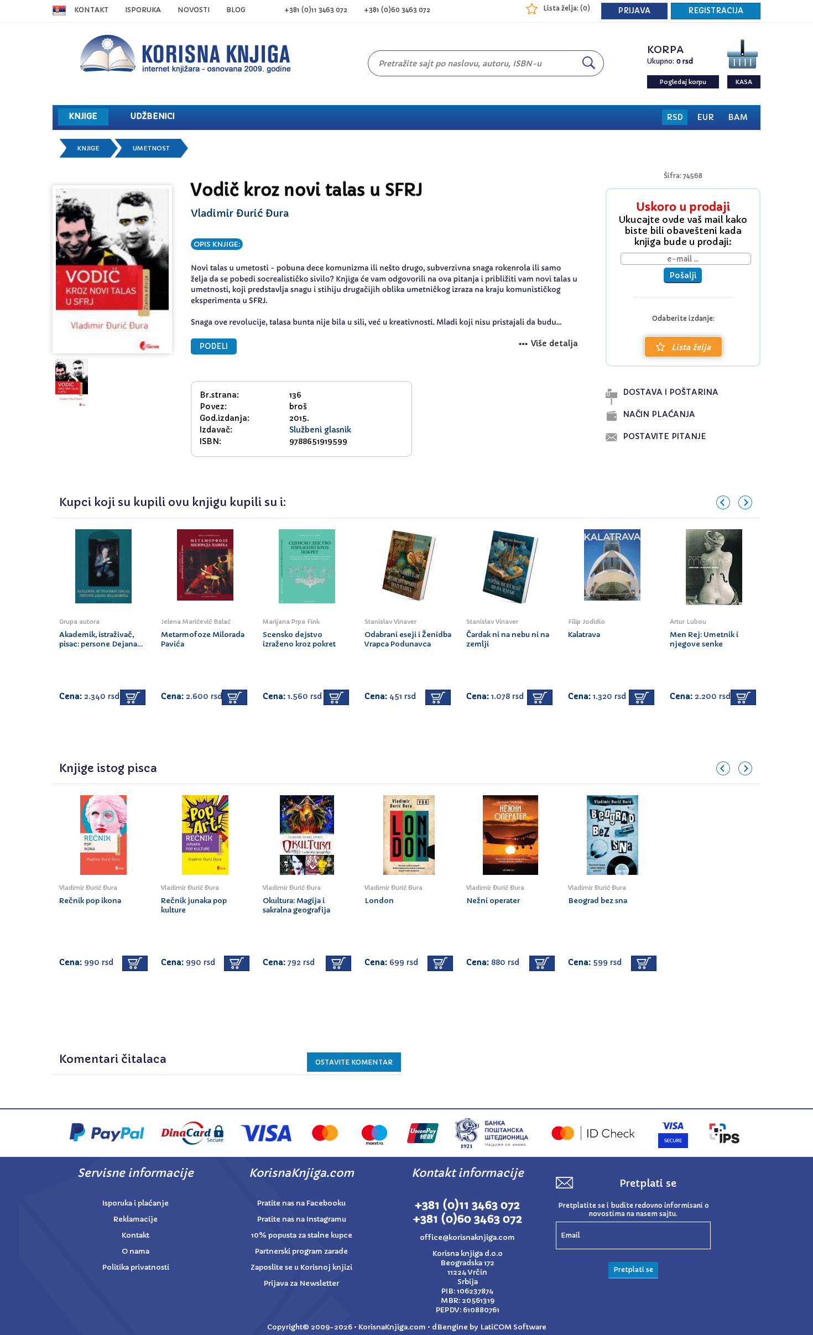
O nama (135, 1251)
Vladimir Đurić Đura (240, 213)
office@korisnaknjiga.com (467, 1237)
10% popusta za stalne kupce (301, 1235)
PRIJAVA (634, 10)
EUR (705, 117)
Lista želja (691, 347)
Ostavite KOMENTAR (354, 1062)
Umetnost (151, 148)
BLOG (236, 10)
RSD (674, 117)
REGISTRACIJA (715, 10)
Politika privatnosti (135, 1267)
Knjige (88, 148)
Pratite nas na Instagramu (301, 1219)
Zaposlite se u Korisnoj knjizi (301, 1267)
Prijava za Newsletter (301, 1283)
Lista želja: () (566, 8)
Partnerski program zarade (301, 1251)
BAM (738, 117)
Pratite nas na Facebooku (301, 1203)
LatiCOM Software (513, 1327)
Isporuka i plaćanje (135, 1203)
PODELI (214, 346)
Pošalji (682, 275)
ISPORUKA (143, 10)
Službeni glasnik (320, 430)
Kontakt (91, 10)
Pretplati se (633, 1269)
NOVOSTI (194, 10)
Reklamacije (135, 1219)
